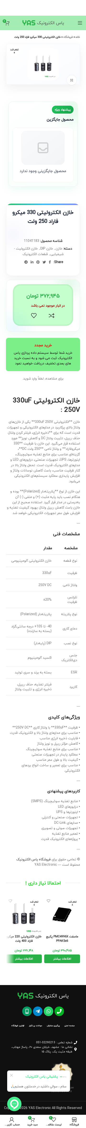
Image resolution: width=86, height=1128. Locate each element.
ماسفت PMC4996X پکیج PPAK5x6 (62, 939)
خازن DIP (46, 248)
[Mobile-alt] (27, 1011)
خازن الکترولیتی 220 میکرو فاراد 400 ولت (24, 939)
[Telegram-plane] (38, 1011)
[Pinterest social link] (38, 262)
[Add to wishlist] (34, 316)
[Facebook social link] (49, 262)
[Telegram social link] (26, 262)
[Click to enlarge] (71, 80)
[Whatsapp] (48, 1011)
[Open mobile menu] (80, 23)
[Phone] (59, 1011)
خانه (77, 37)
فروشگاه (68, 37)
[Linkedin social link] (32, 262)
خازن (59, 248)
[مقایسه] (51, 316)
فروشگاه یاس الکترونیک (33, 859)
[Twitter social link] (44, 262)
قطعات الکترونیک (35, 254)
